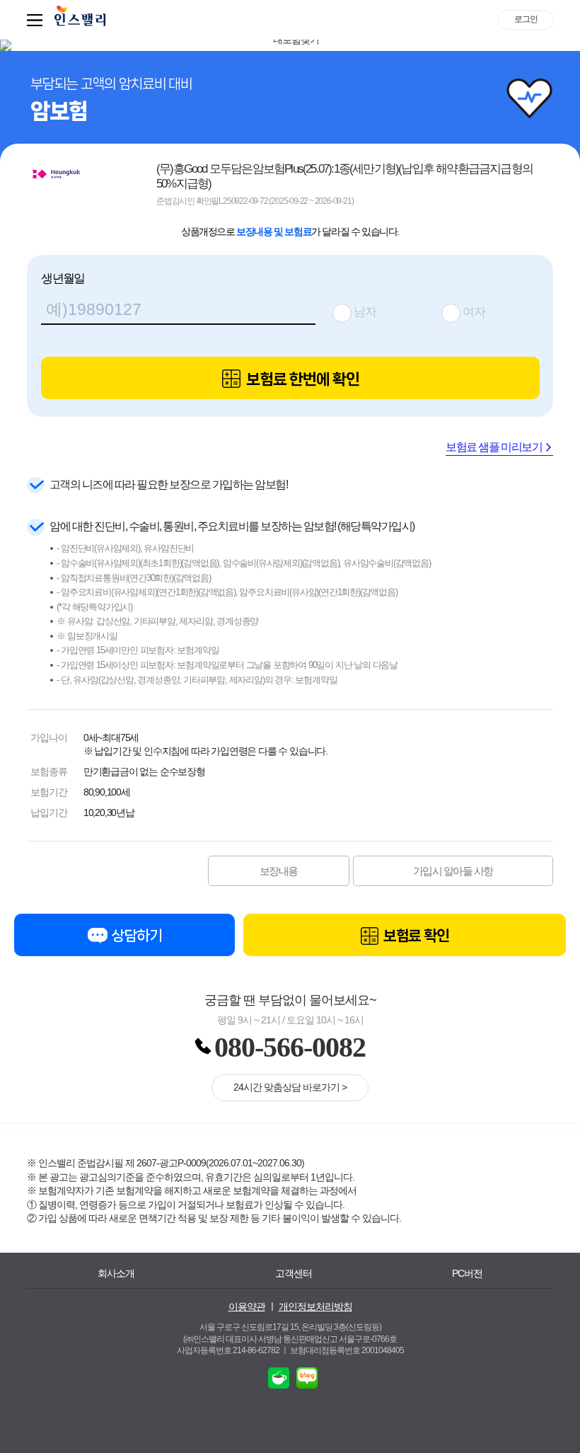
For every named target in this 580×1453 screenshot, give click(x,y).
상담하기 (135, 935)
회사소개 (116, 1273)
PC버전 (467, 1273)
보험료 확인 (415, 935)
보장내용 (279, 871)
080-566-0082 (290, 1047)
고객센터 (293, 1273)
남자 (365, 311)
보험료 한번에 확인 (301, 379)
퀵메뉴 (37, 19)
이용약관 (246, 1306)
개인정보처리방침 (315, 1306)
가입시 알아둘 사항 (453, 871)
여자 (474, 311)
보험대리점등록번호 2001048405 (347, 1350)
